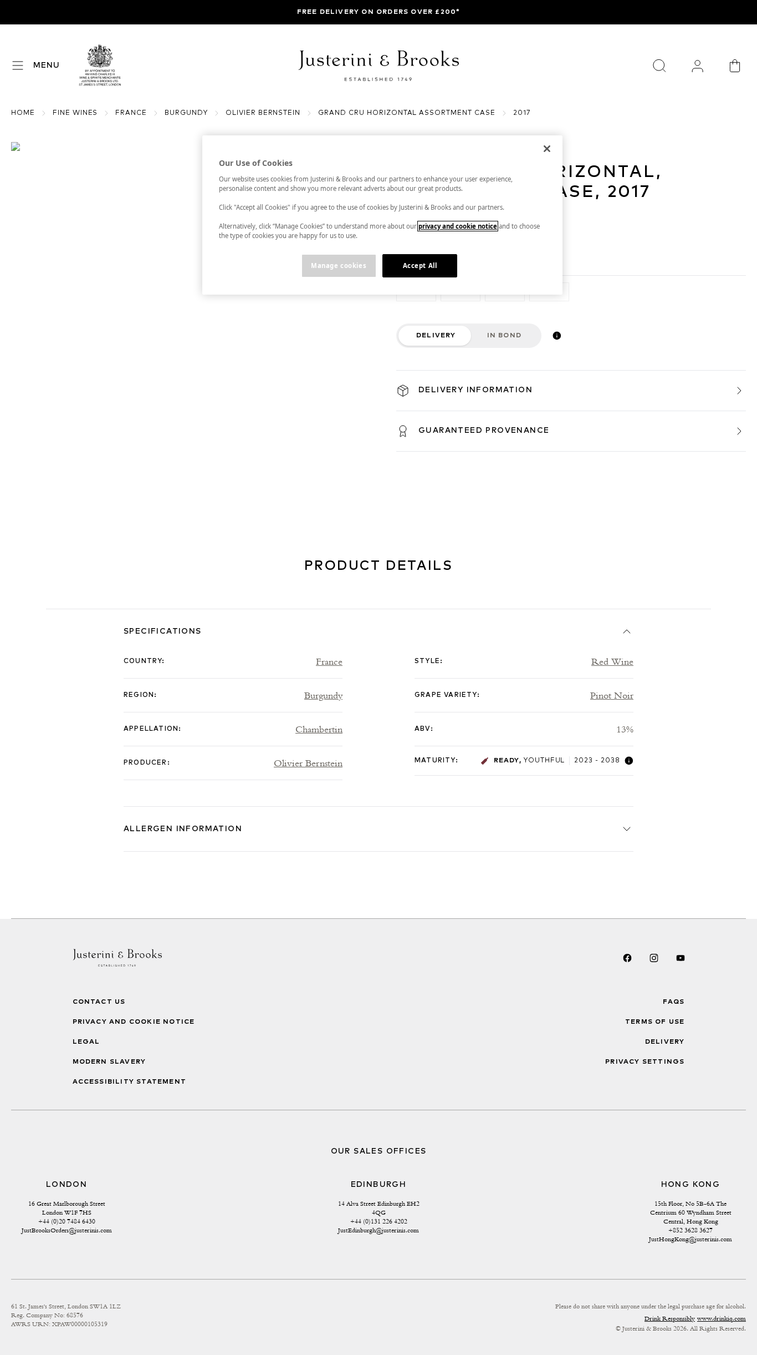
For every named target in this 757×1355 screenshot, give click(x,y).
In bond (504, 335)
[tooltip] (557, 335)
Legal (86, 1042)
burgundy (186, 113)
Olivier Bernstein (442, 147)
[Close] (547, 148)
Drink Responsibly (670, 1318)
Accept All (420, 265)
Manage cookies (338, 265)
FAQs (674, 1002)
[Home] (100, 65)
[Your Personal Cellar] (697, 65)
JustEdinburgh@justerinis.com (378, 1230)
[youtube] (680, 957)
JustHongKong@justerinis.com (690, 1239)
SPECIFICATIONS (163, 631)
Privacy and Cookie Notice (134, 1022)
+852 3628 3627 (690, 1230)
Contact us (99, 1002)
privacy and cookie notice (457, 226)
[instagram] (653, 957)
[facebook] (627, 957)
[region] (382, 215)
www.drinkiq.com (721, 1318)
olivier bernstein (263, 113)
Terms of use (654, 1022)
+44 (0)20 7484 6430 (66, 1221)
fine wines (75, 113)
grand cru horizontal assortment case (406, 113)
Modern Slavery (109, 1062)
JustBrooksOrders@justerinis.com (67, 1230)
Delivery (436, 335)
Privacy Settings (644, 1062)
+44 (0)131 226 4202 (378, 1221)
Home (23, 113)
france (131, 113)
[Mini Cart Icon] (735, 65)
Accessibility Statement (130, 1082)
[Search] (659, 65)
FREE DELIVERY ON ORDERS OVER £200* (379, 12)
